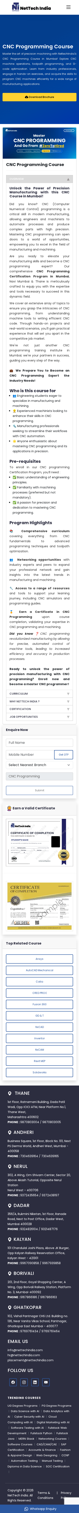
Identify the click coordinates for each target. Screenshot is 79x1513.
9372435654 (29, 1195)
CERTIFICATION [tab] (20, 709)
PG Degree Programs (56, 1406)
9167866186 (28, 1297)
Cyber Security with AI (29, 1417)
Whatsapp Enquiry (43, 1509)
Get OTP (63, 754)
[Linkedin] (34, 1382)
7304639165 (50, 1156)
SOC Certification (58, 1466)
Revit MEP (39, 1061)
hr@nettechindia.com (24, 1355)
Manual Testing (52, 1461)
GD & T (39, 1015)
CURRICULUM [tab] (18, 694)
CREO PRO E (39, 993)
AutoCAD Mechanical (39, 970)
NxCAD (39, 1027)
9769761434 (29, 1331)
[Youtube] (45, 1382)
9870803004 (30, 1122)
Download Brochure (41, 97)
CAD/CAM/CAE (47, 1444)
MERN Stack (26, 1439)
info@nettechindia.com (25, 1350)
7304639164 (29, 1156)
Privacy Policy (66, 1495)
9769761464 (51, 1331)
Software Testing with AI (27, 1428)
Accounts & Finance (42, 1450)
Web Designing (46, 1455)
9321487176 (49, 1229)
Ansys (39, 959)
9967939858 (51, 1263)
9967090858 (29, 1263)
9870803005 (51, 1122)
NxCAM (39, 1049)
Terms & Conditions (45, 1495)
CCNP (65, 1455)
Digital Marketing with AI (53, 1422)
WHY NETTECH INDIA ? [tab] (24, 701)
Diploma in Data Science (25, 1466)
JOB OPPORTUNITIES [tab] (23, 717)
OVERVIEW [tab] (16, 179)
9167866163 (48, 1297)
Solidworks (40, 1072)
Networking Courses (53, 1439)
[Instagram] (24, 1382)
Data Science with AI (25, 1411)
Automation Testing (24, 1461)
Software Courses (20, 1444)
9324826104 (29, 1229)
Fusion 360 (40, 1004)
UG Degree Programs (22, 1406)
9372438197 (50, 1195)
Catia (39, 981)
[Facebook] (13, 1382)
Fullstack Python (41, 1433)
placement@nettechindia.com (31, 1360)
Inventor (39, 1038)
